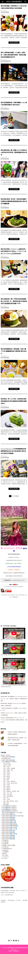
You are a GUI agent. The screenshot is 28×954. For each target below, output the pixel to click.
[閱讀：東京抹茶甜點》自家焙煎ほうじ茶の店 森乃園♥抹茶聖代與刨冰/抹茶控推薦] (14, 30)
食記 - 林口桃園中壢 (8, 796)
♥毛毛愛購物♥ (5, 851)
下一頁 (16, 496)
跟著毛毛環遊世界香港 (8, 838)
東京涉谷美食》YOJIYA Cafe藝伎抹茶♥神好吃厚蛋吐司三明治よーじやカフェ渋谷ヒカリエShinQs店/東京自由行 (13, 251)
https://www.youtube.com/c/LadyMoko (13, 586)
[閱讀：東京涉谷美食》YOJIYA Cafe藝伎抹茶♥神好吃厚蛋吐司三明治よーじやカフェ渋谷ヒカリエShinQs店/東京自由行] (14, 277)
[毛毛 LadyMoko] (14, 545)
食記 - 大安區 (6, 771)
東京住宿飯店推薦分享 (6, 61)
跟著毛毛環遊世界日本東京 (9, 827)
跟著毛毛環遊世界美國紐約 (9, 824)
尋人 (19, 900)
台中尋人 (13, 900)
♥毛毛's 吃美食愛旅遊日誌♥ (14, 2)
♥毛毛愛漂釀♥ (5, 842)
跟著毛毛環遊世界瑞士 (8, 814)
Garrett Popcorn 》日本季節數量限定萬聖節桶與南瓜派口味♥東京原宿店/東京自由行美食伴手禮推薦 (13, 451)
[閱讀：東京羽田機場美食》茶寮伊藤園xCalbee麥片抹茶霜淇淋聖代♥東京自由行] (14, 128)
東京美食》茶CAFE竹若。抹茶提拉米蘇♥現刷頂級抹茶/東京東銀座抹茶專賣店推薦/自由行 (14, 401)
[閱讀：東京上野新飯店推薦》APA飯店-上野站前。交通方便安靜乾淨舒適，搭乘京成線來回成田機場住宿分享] (14, 80)
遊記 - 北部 (6, 802)
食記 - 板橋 (6, 779)
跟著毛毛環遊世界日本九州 (9, 828)
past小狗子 (4, 858)
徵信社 (4, 900)
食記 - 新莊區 (6, 776)
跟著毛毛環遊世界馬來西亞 (9, 833)
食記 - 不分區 (6, 799)
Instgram (11, 940)
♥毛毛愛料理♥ (5, 843)
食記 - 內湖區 (6, 778)
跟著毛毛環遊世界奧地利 (8, 820)
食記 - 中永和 (6, 774)
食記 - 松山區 (6, 773)
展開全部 (3, 755)
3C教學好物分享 (7, 848)
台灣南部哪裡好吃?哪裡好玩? (9, 807)
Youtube (13, 940)
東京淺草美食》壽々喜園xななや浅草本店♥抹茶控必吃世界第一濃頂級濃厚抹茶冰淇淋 (14, 153)
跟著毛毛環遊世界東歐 (8, 756)
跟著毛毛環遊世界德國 (8, 819)
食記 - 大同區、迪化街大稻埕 (10, 783)
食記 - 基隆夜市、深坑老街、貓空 (11, 791)
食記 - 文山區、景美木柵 (9, 781)
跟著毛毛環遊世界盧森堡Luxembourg (11, 812)
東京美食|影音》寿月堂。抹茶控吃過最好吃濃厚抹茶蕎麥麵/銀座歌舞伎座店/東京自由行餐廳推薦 (14, 201)
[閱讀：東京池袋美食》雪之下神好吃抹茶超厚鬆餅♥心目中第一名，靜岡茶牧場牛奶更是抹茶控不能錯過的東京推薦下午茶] (14, 327)
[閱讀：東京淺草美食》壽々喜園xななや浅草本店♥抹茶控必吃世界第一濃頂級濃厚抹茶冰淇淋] (14, 177)
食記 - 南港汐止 (7, 788)
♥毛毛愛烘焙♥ (5, 840)
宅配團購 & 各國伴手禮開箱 (8, 845)
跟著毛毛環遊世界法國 (8, 760)
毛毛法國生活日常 (6, 758)
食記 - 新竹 (6, 797)
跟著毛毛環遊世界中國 (8, 837)
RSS (18, 940)
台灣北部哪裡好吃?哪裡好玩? (9, 761)
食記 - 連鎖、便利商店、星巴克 (10, 801)
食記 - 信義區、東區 (8, 770)
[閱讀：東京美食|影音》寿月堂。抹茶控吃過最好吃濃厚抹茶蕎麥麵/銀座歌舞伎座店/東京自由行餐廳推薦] (14, 227)
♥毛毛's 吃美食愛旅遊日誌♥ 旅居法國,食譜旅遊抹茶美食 (16, 947)
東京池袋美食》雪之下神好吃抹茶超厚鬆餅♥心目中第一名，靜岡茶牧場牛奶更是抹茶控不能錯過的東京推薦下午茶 (14, 301)
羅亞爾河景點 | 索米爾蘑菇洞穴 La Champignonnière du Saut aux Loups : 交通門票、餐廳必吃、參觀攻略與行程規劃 (14, 698)
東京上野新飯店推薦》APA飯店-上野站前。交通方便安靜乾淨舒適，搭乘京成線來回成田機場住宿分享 (13, 55)
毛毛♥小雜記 (5, 855)
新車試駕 (4, 853)
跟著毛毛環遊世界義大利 (8, 822)
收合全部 (8, 755)
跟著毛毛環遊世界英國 (8, 817)
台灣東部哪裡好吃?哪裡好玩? (9, 809)
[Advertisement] (12, 611)
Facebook (9, 940)
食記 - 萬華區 (6, 789)
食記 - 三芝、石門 (7, 792)
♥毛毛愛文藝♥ (5, 847)
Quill (15, 949)
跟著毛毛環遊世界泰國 (8, 835)
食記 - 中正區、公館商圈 (9, 768)
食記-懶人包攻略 (7, 765)
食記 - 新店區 (6, 786)
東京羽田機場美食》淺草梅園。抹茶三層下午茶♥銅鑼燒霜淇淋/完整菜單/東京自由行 (14, 351)
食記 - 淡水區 (6, 763)
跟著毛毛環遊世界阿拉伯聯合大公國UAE (12, 815)
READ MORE (14, 42)
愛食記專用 (6, 804)
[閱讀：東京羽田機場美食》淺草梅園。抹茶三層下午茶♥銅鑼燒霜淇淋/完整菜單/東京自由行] (14, 377)
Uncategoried (5, 856)
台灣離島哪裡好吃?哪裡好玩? (10, 810)
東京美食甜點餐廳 (5, 12)
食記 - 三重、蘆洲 (7, 794)
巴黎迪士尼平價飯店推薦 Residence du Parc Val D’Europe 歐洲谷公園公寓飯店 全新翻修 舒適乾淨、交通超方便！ (14, 720)
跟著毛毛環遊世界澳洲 (8, 832)
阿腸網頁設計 (16, 950)
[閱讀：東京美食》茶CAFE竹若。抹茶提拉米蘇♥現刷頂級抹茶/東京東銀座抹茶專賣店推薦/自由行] (14, 427)
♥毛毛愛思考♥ (5, 850)
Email (16, 940)
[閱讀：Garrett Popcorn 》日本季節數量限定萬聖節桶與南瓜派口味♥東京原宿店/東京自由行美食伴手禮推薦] (14, 477)
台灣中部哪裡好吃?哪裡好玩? (9, 806)
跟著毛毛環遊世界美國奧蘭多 (9, 825)
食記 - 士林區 (6, 784)
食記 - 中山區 (6, 766)
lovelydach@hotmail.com (18, 580)
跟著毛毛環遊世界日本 (8, 830)
